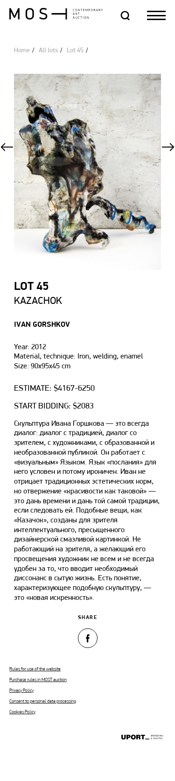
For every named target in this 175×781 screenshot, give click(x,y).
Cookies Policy (22, 712)
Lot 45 (75, 50)
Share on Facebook (88, 638)
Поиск (125, 15)
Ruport (142, 737)
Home (22, 50)
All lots (48, 50)
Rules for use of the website (35, 669)
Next (168, 147)
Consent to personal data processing (42, 701)
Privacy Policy (21, 691)
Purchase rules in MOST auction (38, 680)
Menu (156, 15)
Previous (7, 147)
